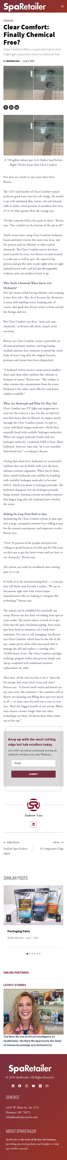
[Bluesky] (33, 1086)
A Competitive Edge (52, 846)
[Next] (58, 918)
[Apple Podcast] (40, 1086)
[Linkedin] (13, 1086)
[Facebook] (5, 107)
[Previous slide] (6, 1018)
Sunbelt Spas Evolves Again (15, 848)
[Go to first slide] (60, 1018)
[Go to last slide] (8, 918)
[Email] (11, 107)
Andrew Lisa (12, 60)
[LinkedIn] (16, 107)
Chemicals (8, 20)
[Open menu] (62, 6)
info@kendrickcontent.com (22, 1117)
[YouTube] (47, 1086)
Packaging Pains (18, 931)
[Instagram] (27, 1086)
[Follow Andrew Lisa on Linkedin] (33, 824)
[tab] (27, 954)
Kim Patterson (17, 937)
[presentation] (33, 905)
